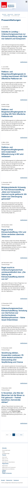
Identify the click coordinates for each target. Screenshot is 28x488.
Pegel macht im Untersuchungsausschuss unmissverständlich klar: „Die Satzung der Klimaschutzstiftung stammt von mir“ (13, 273)
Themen (4, 455)
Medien (4, 472)
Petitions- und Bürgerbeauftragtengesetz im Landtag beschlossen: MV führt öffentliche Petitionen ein (14, 75)
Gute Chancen (5, 460)
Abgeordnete (5, 463)
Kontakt (3, 480)
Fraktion (4, 470)
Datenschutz (9, 480)
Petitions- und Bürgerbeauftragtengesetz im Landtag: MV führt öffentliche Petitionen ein (13, 113)
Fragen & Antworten (7, 473)
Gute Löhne (4, 457)
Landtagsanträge (5, 453)
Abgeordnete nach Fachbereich (9, 467)
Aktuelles (4, 448)
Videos (3, 452)
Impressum (16, 480)
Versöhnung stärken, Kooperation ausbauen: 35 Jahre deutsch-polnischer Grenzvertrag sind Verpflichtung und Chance (12, 357)
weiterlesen (23, 62)
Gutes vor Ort (5, 458)
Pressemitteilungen (6, 450)
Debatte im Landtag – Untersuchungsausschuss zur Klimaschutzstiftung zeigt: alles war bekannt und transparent (14, 35)
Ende (21, 434)
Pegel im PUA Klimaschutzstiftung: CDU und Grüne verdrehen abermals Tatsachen (13, 233)
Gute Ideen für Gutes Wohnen (8, 462)
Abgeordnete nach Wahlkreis (8, 469)
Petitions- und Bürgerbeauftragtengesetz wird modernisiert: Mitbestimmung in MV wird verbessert (12, 152)
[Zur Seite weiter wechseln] (17, 434)
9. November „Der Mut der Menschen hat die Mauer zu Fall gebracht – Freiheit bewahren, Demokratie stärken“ (12, 397)
